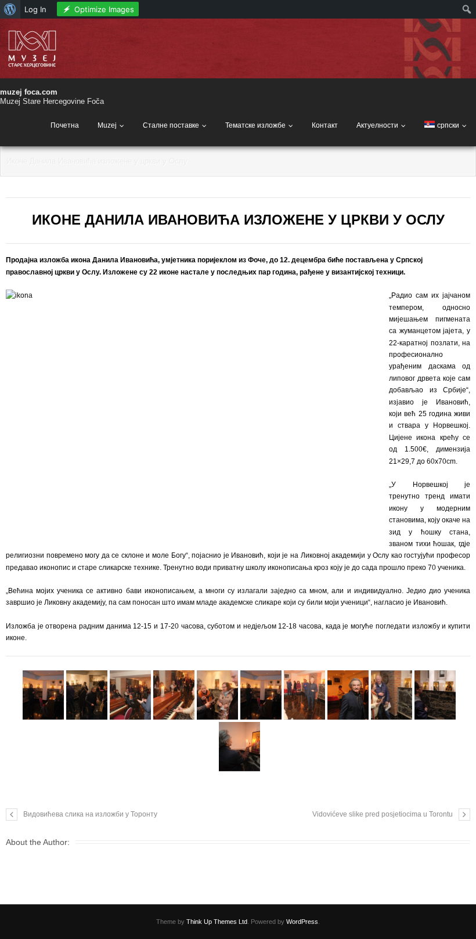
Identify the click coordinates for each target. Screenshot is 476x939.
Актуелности (377, 125)
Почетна (65, 125)
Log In (35, 9)
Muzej (107, 125)
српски (448, 125)
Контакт (325, 125)
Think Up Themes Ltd (216, 921)
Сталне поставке (171, 125)
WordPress (302, 921)
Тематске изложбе (255, 125)
